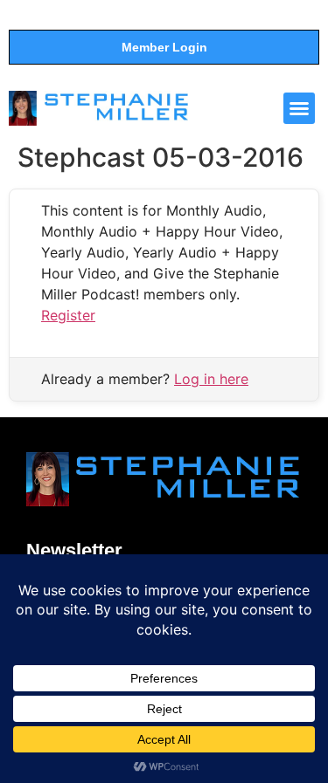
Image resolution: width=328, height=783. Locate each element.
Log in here (211, 379)
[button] (299, 108)
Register (68, 315)
